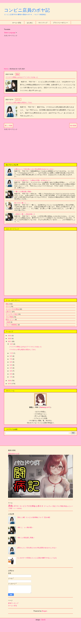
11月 (11, 353)
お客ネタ (8, 311)
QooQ (43, 620)
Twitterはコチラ (45, 407)
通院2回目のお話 (13, 454)
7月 (11, 359)
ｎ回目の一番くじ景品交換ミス (24, 214)
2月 (11, 374)
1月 (11, 377)
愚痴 (17, 74)
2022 (10, 338)
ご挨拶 (8, 322)
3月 (11, 371)
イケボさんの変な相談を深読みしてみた (19, 102)
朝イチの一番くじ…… (21, 203)
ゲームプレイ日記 (11, 314)
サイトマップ (42, 23)
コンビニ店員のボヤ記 (27, 10)
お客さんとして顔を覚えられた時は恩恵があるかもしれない (34, 169)
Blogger (44, 611)
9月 (11, 356)
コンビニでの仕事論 (12, 309)
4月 (11, 368)
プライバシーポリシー (60, 23)
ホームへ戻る (16, 23)
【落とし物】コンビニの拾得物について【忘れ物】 (34, 517)
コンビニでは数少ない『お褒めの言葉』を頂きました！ (32, 180)
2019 (10, 383)
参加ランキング (13, 603)
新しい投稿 (8, 125)
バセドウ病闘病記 (11, 325)
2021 (10, 341)
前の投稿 (73, 125)
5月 (11, 365)
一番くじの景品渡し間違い (23, 191)
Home (6, 69)
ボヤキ (18, 99)
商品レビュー (10, 319)
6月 (11, 362)
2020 (10, 380)
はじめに (30, 23)
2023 (10, 335)
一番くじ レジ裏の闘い (25, 527)
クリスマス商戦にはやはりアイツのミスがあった (22, 77)
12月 (11, 344)
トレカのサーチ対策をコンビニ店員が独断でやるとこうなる (37, 558)
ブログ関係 (9, 317)
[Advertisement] (40, 51)
